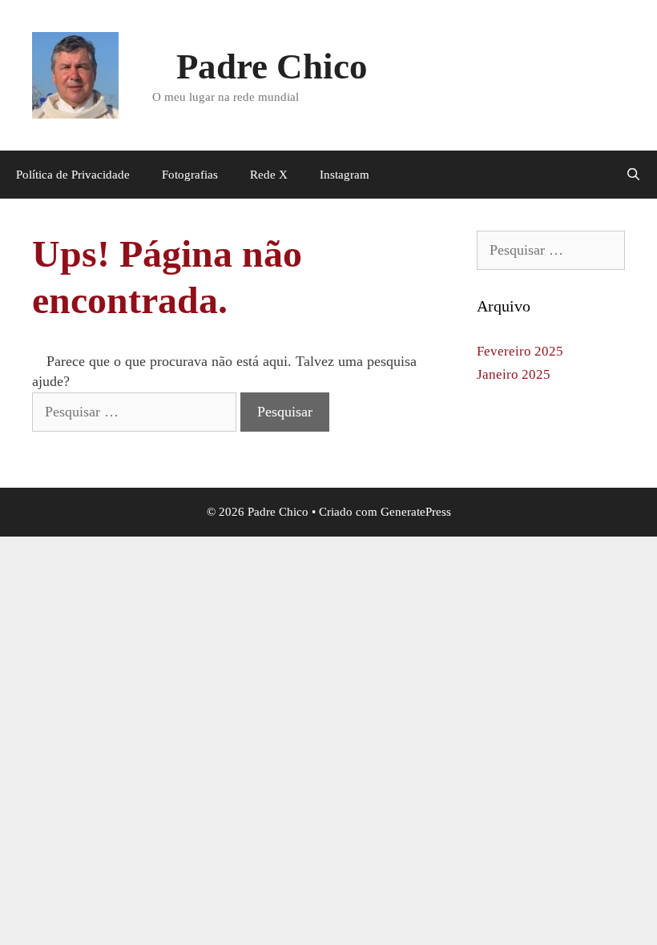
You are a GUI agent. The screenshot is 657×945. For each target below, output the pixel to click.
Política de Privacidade (73, 174)
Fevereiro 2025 (520, 351)
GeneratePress (416, 511)
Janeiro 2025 (513, 374)
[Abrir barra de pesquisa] (633, 175)
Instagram (344, 174)
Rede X (269, 174)
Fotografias (190, 174)
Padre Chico (272, 66)
